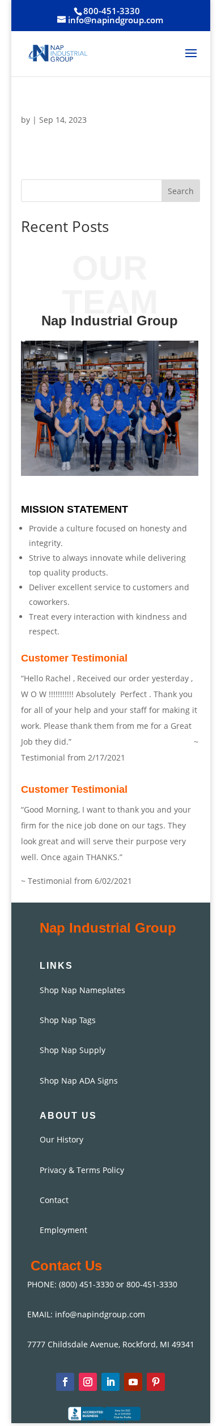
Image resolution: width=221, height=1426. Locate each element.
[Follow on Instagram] (88, 1382)
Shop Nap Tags (68, 1020)
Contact (54, 1200)
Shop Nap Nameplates (82, 990)
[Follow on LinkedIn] (110, 1382)
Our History (61, 1139)
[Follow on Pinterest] (156, 1382)
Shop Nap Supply (72, 1050)
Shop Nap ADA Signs (79, 1080)
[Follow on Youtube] (133, 1382)
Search (181, 191)
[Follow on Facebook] (65, 1382)
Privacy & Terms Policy (82, 1170)
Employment (63, 1230)
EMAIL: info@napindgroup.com (86, 1314)
